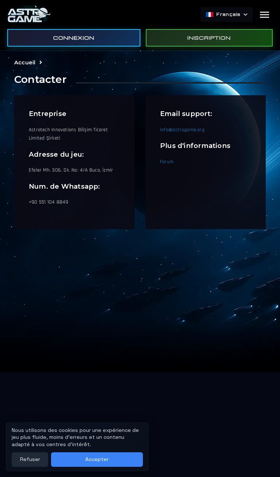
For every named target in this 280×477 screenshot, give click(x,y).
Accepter (97, 459)
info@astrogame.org (182, 130)
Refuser (30, 459)
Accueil (24, 62)
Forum (167, 162)
